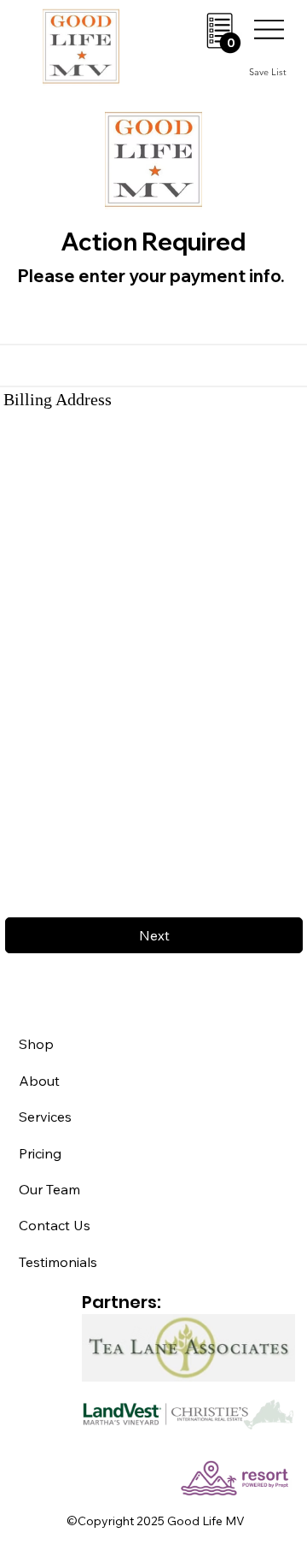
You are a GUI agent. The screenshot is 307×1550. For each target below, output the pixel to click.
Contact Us (54, 1225)
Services (45, 1116)
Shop (36, 1043)
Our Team (49, 1189)
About (39, 1080)
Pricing (40, 1153)
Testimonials (58, 1261)
